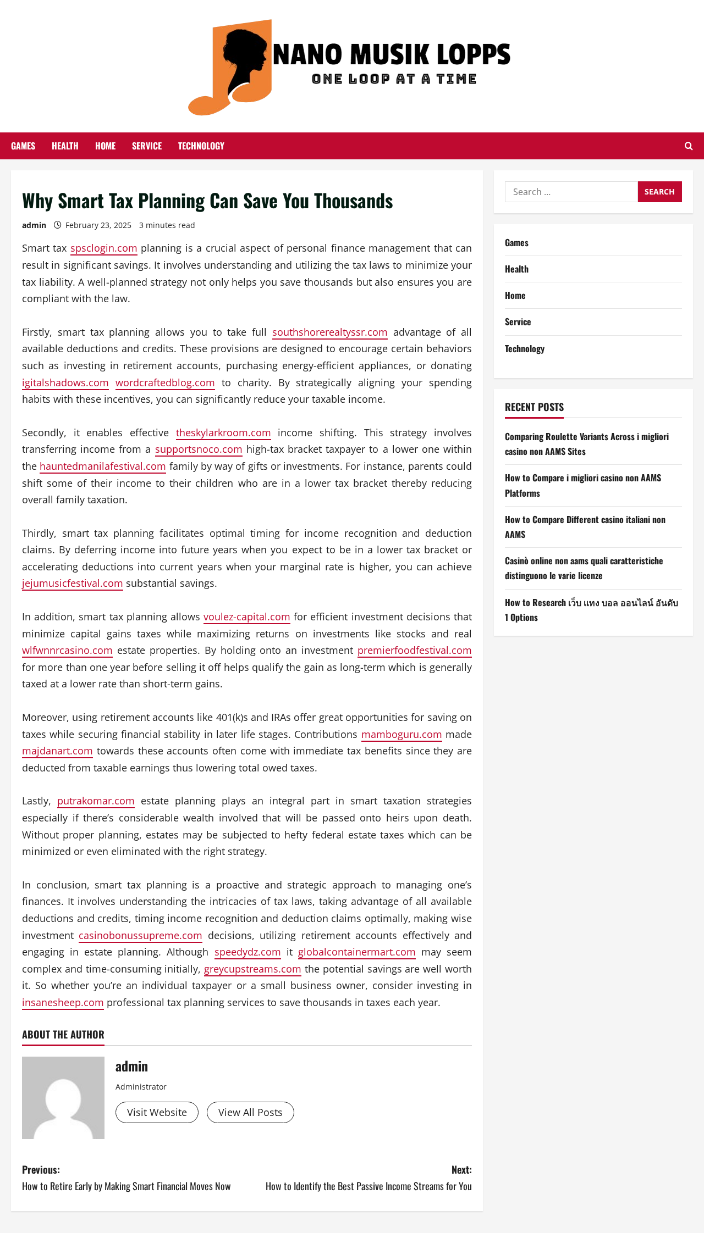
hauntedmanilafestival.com (103, 466)
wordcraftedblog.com (165, 382)
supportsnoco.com (199, 449)
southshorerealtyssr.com (330, 331)
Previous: (126, 1177)
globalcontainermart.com (357, 951)
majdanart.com (57, 750)
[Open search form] (689, 146)
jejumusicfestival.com (72, 583)
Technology (201, 145)
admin (34, 225)
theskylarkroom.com (223, 432)
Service (147, 145)
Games (23, 145)
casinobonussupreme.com (140, 935)
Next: (369, 1177)
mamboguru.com (401, 734)
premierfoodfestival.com (415, 650)
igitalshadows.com (65, 382)
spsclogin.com (104, 247)
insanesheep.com (63, 1002)
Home (105, 145)
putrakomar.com (96, 800)
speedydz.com (248, 951)
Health (65, 145)
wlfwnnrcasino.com (67, 650)
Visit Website (157, 1112)
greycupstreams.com (252, 968)
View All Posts (250, 1112)
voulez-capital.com (247, 616)
